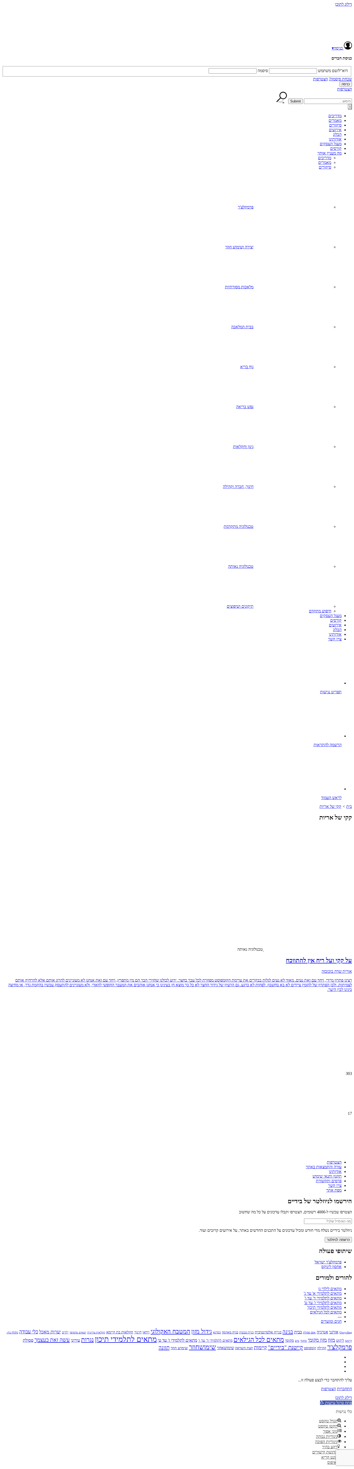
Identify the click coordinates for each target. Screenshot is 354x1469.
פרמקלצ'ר (245, 207)
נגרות (87, 1339)
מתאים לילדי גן (330, 1288)
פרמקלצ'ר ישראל (328, 1262)
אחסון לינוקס (331, 1266)
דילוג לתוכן (343, 4)
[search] (328, 101)
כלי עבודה (28, 1331)
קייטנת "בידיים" (285, 1347)
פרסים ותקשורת (329, 1181)
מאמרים (335, 120)
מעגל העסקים (331, 144)
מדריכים (335, 116)
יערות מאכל (50, 1331)
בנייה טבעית (246, 1332)
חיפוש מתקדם (320, 611)
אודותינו (335, 139)
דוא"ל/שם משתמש (333, 70)
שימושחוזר (202, 1347)
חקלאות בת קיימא (119, 1332)
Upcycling (345, 1332)
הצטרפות (320, 79)
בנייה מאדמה (230, 1332)
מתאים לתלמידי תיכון (126, 1339)
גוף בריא (246, 367)
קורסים (336, 148)
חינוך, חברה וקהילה (238, 486)
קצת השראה (244, 1348)
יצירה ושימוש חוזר (239, 247)
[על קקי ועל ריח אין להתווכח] (311, 905)
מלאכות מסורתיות (239, 287)
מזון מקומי (317, 1340)
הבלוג (337, 134)
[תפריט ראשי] (350, 106)
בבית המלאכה (242, 327)
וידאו (146, 1332)
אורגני (333, 1332)
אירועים (335, 130)
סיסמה (263, 70)
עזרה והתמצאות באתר (324, 1167)
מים (297, 1340)
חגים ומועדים (331, 1321)
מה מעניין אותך (329, 153)
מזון (331, 1340)
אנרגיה (322, 1332)
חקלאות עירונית (96, 1332)
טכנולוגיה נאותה (240, 566)
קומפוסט (310, 1348)
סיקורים (335, 125)
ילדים (65, 1332)
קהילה (321, 1348)
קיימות (260, 1347)
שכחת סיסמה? (340, 79)
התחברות (344, 1389)
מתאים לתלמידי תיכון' (324, 1307)
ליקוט (340, 1340)
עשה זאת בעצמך (52, 1340)
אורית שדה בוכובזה (337, 971)
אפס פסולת (309, 1332)
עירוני (75, 1340)
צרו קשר (335, 639)
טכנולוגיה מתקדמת (238, 526)
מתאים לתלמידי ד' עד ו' (323, 1298)
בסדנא (217, 1332)
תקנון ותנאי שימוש (327, 1176)
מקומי (289, 1340)
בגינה (287, 1331)
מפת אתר (334, 1190)
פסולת (28, 1340)
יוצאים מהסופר (77, 1332)
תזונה (164, 1347)
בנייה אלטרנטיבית (268, 1332)
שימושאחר (225, 1348)
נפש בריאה (244, 406)
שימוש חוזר (179, 1348)
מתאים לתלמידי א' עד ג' (323, 1293)
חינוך (137, 1332)
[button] (336, 1403)
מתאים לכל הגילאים (326, 1312)
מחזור (303, 1340)
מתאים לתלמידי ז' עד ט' (323, 1302)
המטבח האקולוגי (170, 1331)
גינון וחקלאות (243, 446)
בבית (298, 1332)
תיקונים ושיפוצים (240, 606)
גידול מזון (201, 1331)
